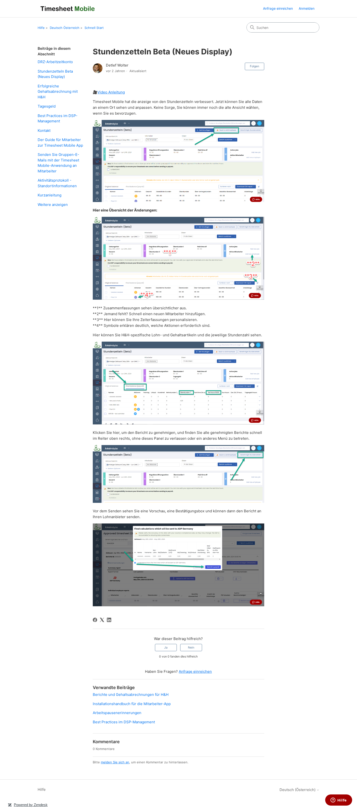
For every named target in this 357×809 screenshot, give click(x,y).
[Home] (68, 8)
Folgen (254, 66)
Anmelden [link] (306, 8)
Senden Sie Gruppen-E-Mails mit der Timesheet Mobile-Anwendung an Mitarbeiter (58, 162)
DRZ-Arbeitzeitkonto (55, 61)
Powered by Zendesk (31, 805)
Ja (166, 647)
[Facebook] (95, 620)
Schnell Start (94, 28)
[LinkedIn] (109, 620)
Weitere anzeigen (53, 204)
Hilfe (41, 28)
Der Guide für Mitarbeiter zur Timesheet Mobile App (60, 142)
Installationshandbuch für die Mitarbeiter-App (132, 703)
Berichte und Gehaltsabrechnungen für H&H (131, 694)
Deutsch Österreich (64, 28)
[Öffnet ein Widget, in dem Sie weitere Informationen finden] (338, 800)
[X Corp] (102, 620)
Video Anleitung (111, 92)
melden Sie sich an (115, 762)
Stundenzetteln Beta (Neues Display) (55, 74)
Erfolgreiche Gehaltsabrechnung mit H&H (58, 91)
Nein (191, 647)
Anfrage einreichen (278, 8)
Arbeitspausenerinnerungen (117, 712)
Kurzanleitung (49, 195)
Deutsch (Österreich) (298, 790)
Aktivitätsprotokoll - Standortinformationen (57, 183)
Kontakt (44, 130)
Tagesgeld (47, 106)
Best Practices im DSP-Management (57, 118)
